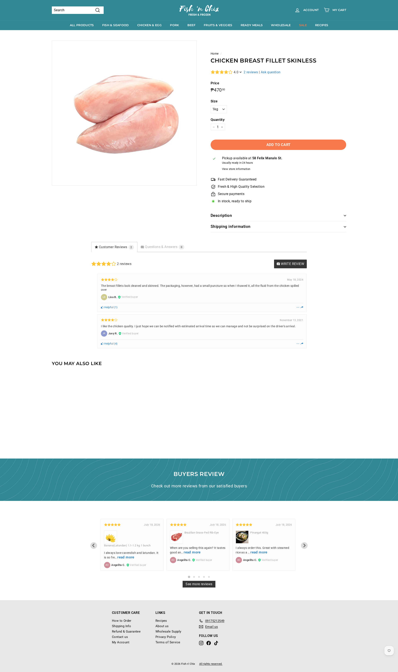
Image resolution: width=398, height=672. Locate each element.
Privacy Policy (165, 637)
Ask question (271, 72)
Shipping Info (121, 626)
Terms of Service (167, 642)
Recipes (321, 25)
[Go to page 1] (189, 577)
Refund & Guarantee (126, 631)
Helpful (108, 307)
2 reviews (251, 72)
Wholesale (281, 25)
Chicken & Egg (149, 25)
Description (221, 215)
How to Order (121, 621)
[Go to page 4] (204, 577)
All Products (82, 25)
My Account (120, 642)
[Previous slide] (93, 545)
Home (215, 53)
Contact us (120, 637)
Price (215, 83)
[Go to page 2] (194, 577)
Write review (292, 264)
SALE (303, 25)
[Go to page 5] (209, 577)
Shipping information (231, 226)
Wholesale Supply (168, 631)
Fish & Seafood (115, 25)
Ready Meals (252, 25)
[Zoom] (124, 113)
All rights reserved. (210, 663)
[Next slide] (304, 545)
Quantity (217, 120)
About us (162, 626)
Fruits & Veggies (218, 25)
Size (214, 101)
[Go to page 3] (199, 577)
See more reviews (199, 584)
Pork (174, 25)
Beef (191, 25)
